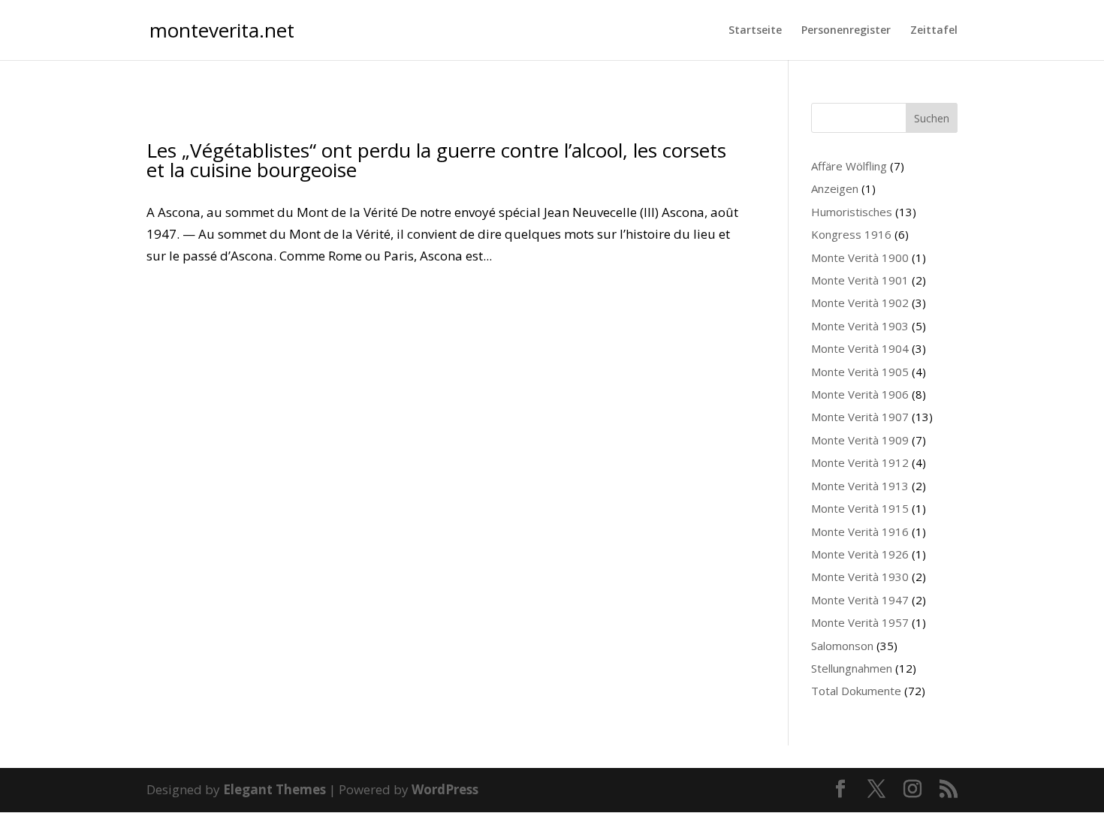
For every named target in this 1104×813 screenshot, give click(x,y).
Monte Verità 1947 (860, 599)
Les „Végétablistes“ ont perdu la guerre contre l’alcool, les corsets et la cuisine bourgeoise (436, 160)
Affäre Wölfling (849, 165)
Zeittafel (934, 31)
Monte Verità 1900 (860, 257)
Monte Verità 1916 (860, 531)
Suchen (931, 118)
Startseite (755, 31)
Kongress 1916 (851, 234)
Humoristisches (851, 211)
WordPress (445, 789)
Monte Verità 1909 (860, 439)
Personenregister (846, 31)
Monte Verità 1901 (860, 280)
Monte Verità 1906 (860, 394)
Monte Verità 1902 (860, 302)
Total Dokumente (856, 690)
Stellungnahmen (851, 668)
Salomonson (842, 645)
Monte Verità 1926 (860, 554)
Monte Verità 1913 (860, 485)
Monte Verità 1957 (860, 622)
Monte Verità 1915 (860, 508)
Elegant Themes (274, 789)
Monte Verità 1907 (860, 416)
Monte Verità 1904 (860, 348)
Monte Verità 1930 (860, 576)
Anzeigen (834, 188)
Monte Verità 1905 (860, 371)
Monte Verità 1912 (860, 462)
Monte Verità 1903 (860, 325)
